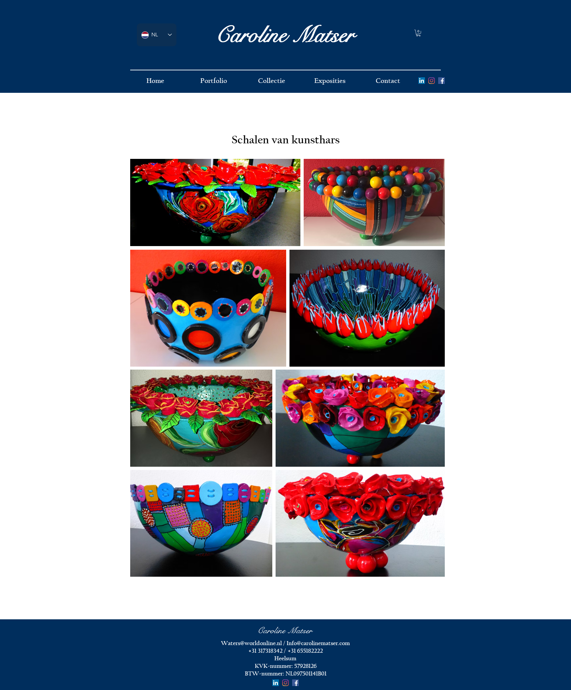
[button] (418, 33)
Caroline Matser (284, 35)
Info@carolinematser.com (318, 643)
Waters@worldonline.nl (251, 643)
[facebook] (441, 80)
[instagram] (431, 80)
